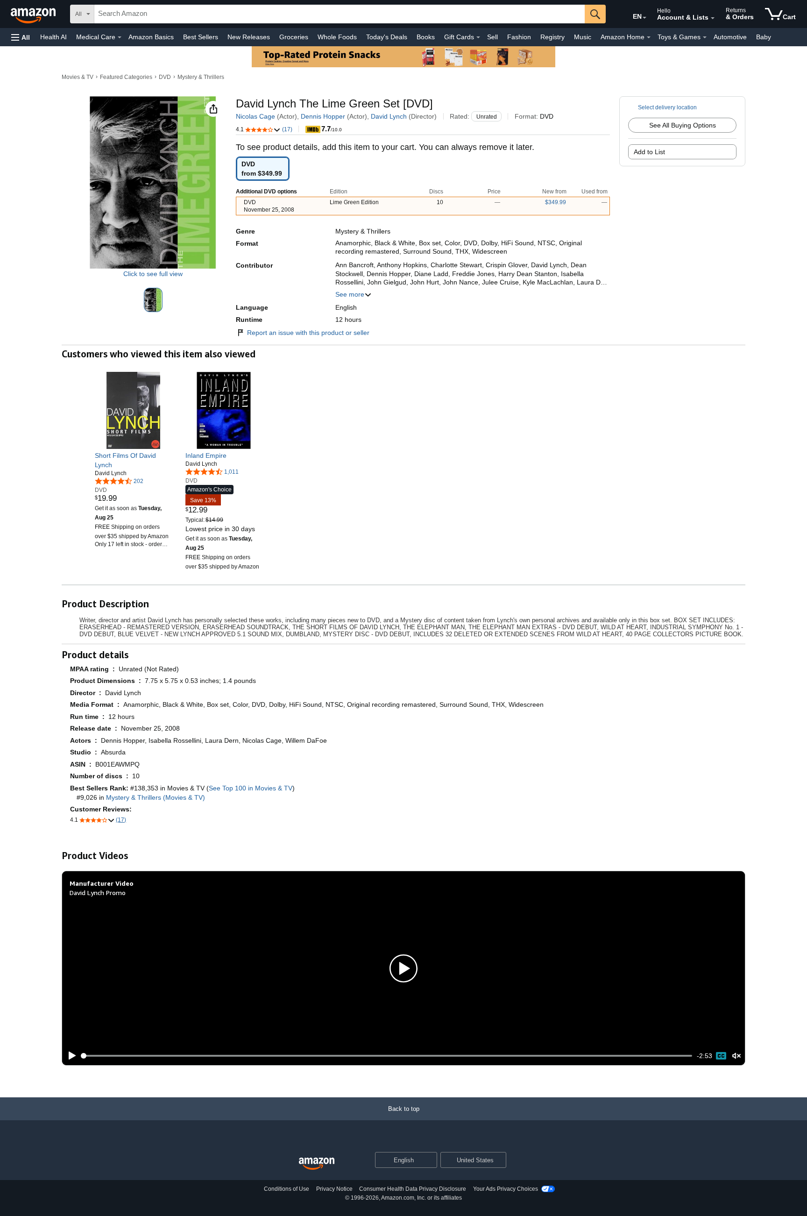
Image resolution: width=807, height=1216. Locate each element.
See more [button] (349, 294)
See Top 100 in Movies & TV (250, 788)
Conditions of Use (286, 1189)
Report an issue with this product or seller (308, 332)
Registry (552, 37)
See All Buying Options (682, 125)
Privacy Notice (334, 1189)
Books (426, 37)
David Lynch (389, 116)
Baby (763, 37)
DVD (165, 77)
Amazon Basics (151, 37)
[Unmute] (736, 1056)
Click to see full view (153, 273)
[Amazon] (34, 14)
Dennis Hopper (323, 116)
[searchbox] (339, 14)
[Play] (69, 1056)
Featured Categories (126, 77)
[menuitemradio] (721, 1056)
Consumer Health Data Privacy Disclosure (412, 1189)
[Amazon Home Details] (649, 37)
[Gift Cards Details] (478, 37)
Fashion (519, 37)
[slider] (387, 1056)
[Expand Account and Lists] (713, 18)
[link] (133, 460)
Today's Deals (386, 37)
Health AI (53, 37)
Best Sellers (200, 37)
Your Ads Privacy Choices (505, 1189)
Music (582, 37)
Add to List (649, 152)
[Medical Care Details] (119, 37)
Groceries (293, 37)
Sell (492, 37)
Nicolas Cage (255, 116)
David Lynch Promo (98, 892)
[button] (20, 37)
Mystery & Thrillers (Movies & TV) (155, 797)
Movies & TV (77, 77)
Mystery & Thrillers (200, 77)
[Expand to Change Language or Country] (644, 18)
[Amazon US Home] (316, 1163)
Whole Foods (337, 37)
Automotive (730, 37)
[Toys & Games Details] (705, 37)
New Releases (248, 37)
